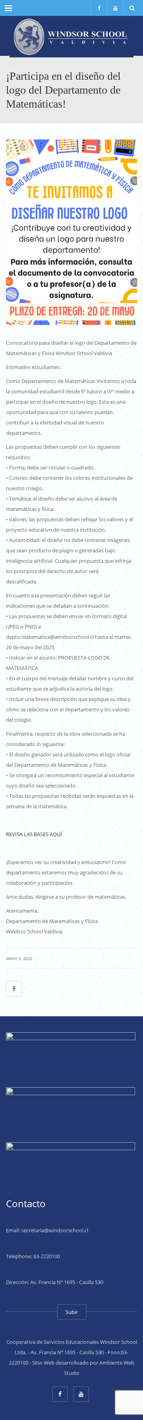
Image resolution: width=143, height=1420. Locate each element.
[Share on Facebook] (14, 989)
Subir (72, 1312)
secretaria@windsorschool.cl (54, 1230)
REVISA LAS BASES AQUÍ (34, 834)
